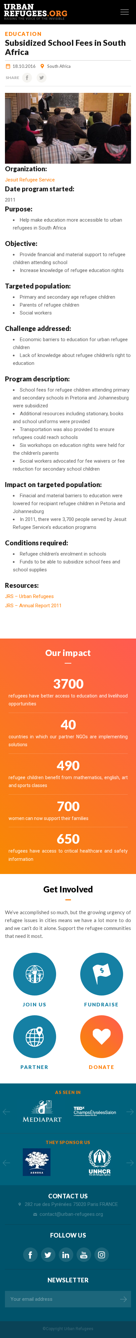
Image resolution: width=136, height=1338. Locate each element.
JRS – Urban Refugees (29, 596)
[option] (41, 1111)
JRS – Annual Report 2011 (33, 606)
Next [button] (130, 1111)
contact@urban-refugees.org (71, 1214)
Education (23, 34)
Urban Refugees (78, 1328)
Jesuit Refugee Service (30, 180)
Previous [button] (6, 1111)
